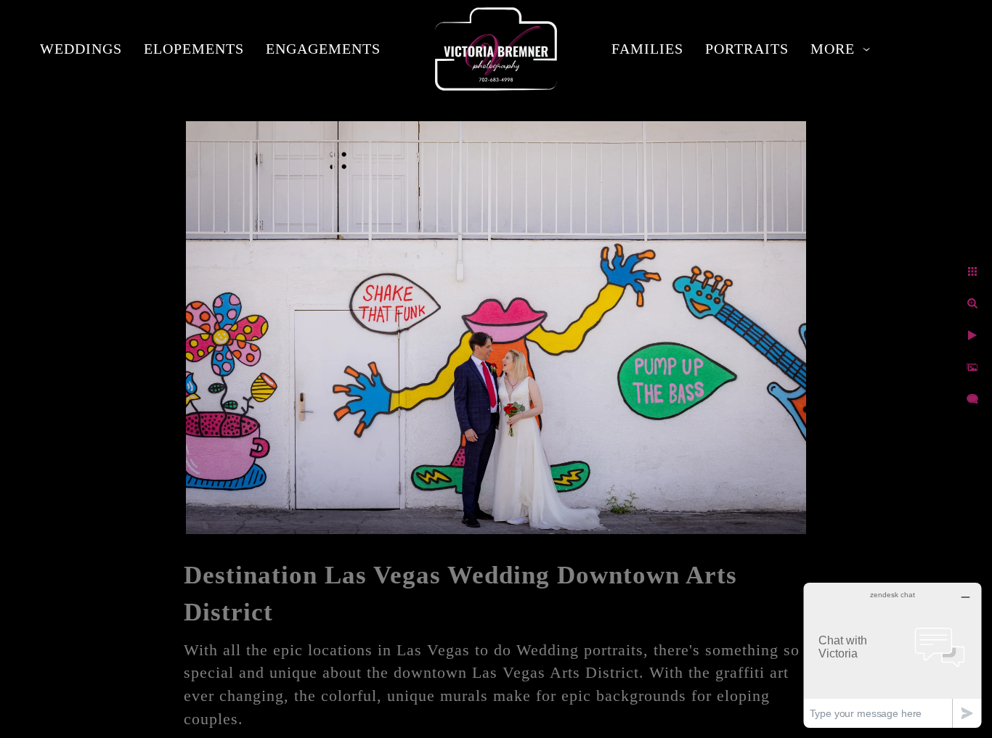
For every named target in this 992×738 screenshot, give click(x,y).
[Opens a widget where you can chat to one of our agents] (892, 655)
